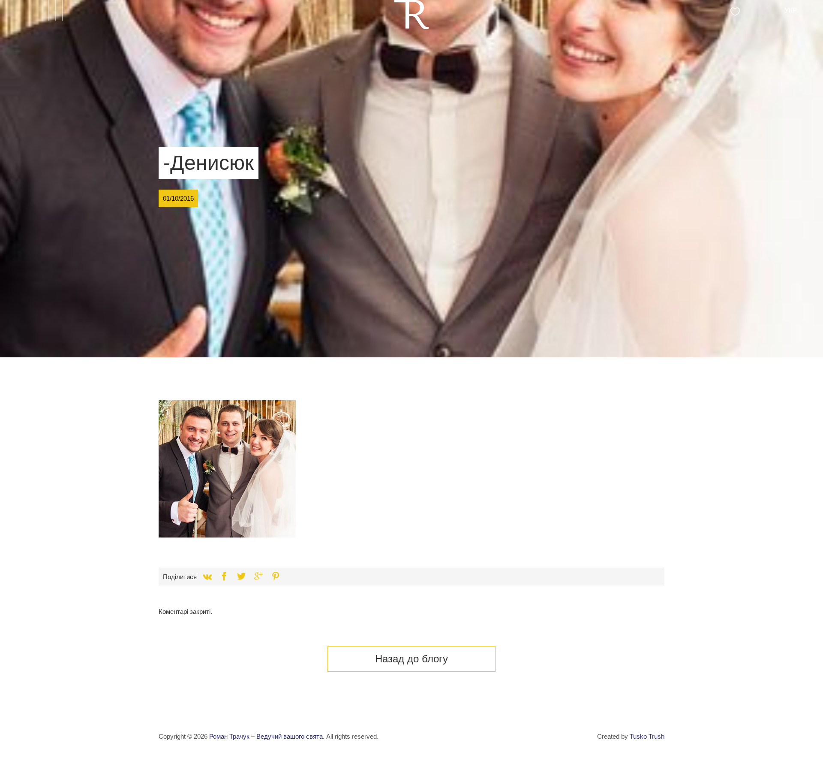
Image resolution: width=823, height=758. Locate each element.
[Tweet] (241, 576)
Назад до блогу (411, 658)
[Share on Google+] (258, 576)
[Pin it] (275, 576)
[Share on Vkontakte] (207, 576)
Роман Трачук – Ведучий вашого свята (266, 736)
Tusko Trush (647, 736)
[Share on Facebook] (224, 576)
